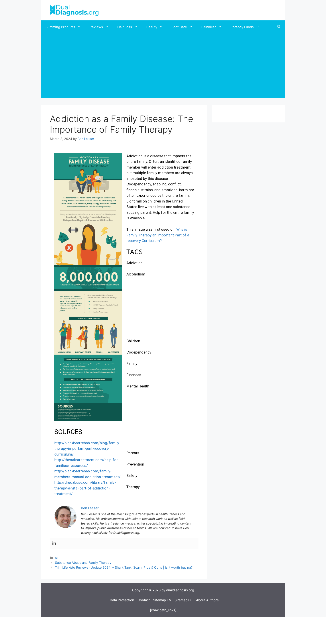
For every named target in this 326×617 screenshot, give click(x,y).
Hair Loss (124, 27)
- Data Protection (120, 600)
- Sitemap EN (161, 600)
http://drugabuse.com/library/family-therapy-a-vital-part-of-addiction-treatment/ (85, 488)
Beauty (151, 27)
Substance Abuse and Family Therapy (83, 562)
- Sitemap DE (182, 600)
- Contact (142, 600)
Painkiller (208, 27)
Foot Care (179, 27)
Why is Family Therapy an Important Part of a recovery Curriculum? (157, 235)
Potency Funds (242, 27)
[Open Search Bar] (279, 27)
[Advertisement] (163, 67)
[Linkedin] (54, 543)
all (56, 558)
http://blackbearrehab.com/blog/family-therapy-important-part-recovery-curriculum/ (87, 448)
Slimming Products (60, 27)
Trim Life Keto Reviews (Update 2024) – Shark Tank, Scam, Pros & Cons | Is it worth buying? (123, 567)
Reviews (96, 27)
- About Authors (206, 600)
